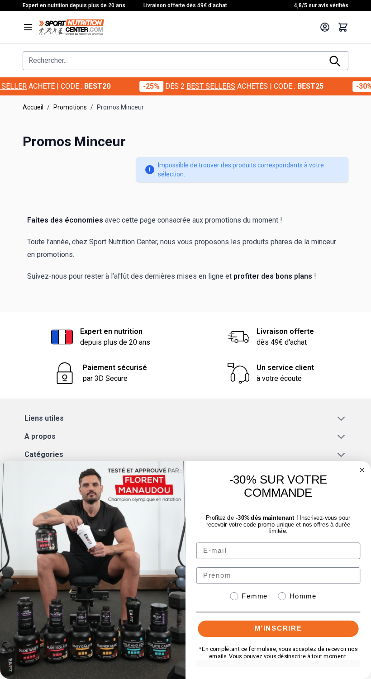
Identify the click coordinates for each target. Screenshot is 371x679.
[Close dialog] (362, 470)
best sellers (195, 86)
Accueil (33, 107)
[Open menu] (28, 27)
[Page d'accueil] (176, 27)
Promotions (70, 107)
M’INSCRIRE (278, 628)
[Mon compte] (324, 27)
